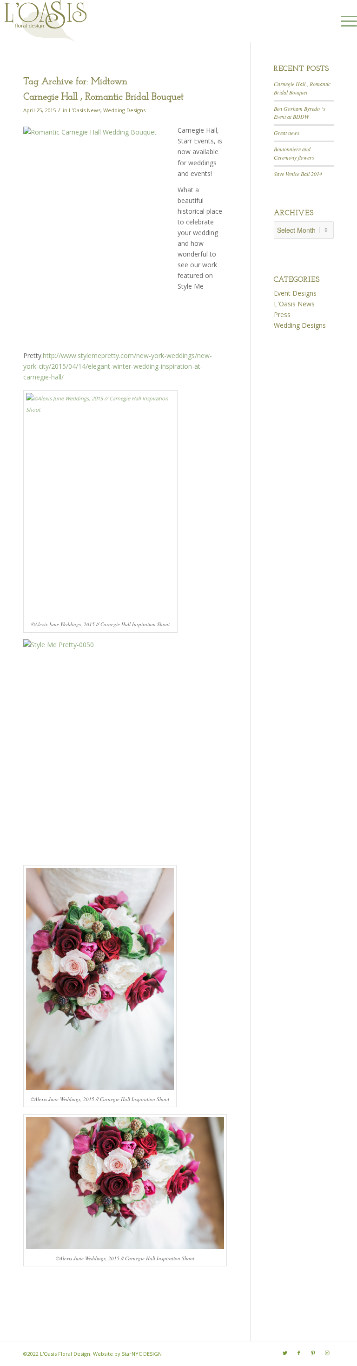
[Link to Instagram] (327, 1353)
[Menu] (344, 21)
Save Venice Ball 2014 (298, 173)
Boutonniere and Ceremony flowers (294, 153)
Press (282, 314)
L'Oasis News (84, 110)
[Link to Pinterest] (313, 1353)
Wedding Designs (124, 110)
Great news (286, 132)
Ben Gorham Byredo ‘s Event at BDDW (299, 113)
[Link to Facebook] (299, 1353)
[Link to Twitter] (285, 1353)
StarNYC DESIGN (142, 1353)
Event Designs (295, 293)
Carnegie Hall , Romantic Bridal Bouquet (103, 97)
